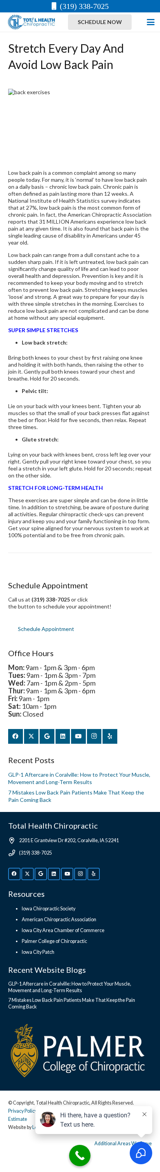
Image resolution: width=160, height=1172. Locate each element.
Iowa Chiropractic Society (48, 909)
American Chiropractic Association (59, 919)
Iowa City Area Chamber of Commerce (63, 930)
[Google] (47, 736)
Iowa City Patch (38, 952)
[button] (151, 22)
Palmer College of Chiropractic (54, 941)
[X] (31, 736)
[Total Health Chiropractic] (31, 22)
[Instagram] (94, 736)
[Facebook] (15, 736)
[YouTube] (78, 736)
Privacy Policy (22, 1111)
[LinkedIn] (63, 736)
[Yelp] (110, 736)
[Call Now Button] (79, 1155)
